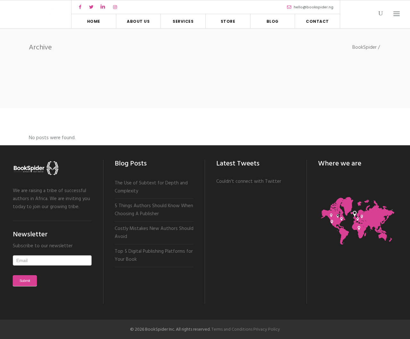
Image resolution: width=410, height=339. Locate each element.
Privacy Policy (266, 329)
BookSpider (364, 47)
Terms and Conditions (231, 329)
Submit (25, 281)
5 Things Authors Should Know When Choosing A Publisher (154, 210)
